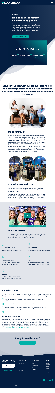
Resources (35, 360)
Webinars (34, 369)
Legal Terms (48, 372)
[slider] (26, 226)
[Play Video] (10, 226)
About (47, 360)
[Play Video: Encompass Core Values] (27, 215)
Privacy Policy (48, 370)
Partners (47, 366)
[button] (47, 3)
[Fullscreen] (44, 226)
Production (22, 364)
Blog (33, 363)
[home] (11, 3)
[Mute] (39, 226)
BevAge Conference (48, 364)
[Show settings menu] (42, 226)
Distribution (22, 360)
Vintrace (21, 367)
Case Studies (35, 365)
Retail (21, 370)
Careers (47, 368)
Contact (41, 2)
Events (33, 367)
